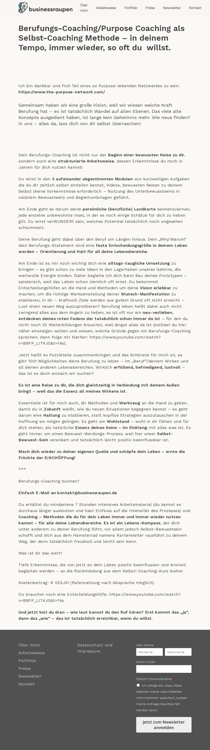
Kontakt (26, 683)
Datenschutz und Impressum (95, 648)
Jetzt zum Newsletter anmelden (164, 724)
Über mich (29, 645)
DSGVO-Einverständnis (155, 679)
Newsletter (29, 676)
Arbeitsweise (31, 652)
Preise (24, 668)
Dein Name (146, 645)
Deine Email (147, 662)
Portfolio (27, 660)
